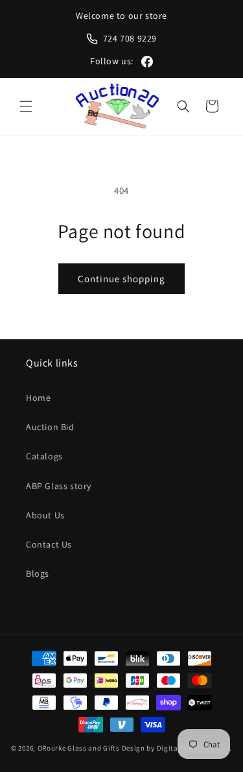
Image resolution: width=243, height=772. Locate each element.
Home (38, 398)
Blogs (37, 573)
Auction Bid (50, 427)
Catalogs (44, 456)
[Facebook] (147, 61)
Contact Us (49, 544)
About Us (45, 515)
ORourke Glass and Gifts (79, 748)
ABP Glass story (58, 486)
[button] (26, 106)
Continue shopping (121, 278)
